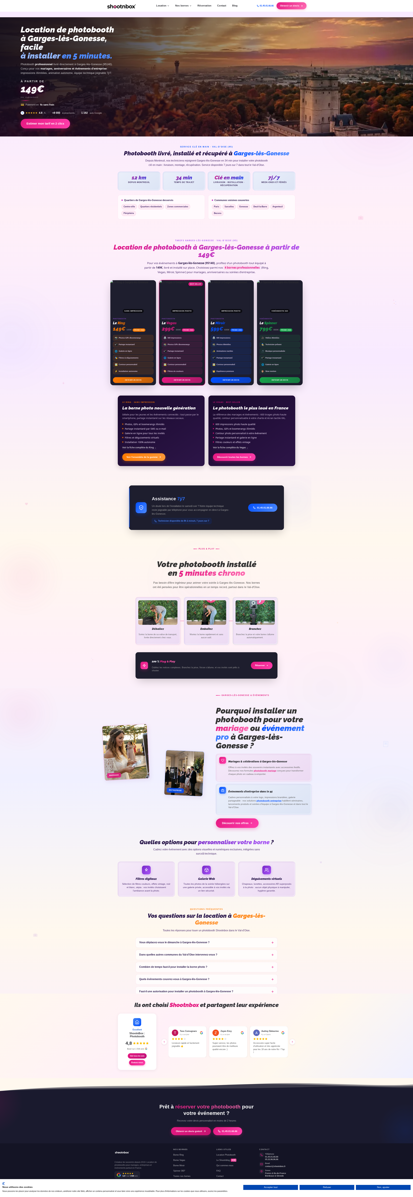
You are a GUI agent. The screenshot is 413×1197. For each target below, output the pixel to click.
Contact (221, 5)
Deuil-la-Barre (260, 206)
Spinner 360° (179, 1171)
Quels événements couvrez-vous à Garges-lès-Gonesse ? (174, 979)
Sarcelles (229, 206)
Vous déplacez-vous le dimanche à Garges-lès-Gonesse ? (174, 942)
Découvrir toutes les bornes (232, 457)
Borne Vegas (179, 1160)
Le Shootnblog (226, 1160)
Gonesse (243, 206)
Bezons (217, 213)
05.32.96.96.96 (271, 1159)
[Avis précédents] (164, 1042)
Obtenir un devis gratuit (189, 1131)
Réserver (260, 665)
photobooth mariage (265, 771)
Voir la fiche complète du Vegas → (230, 447)
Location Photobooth (226, 1155)
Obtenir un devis (289, 6)
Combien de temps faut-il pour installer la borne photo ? (173, 967)
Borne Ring (178, 1155)
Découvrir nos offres (235, 823)
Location (161, 5)
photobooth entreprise (269, 800)
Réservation (204, 5)
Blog (235, 5)
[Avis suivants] (292, 1042)
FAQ (218, 1171)
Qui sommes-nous (224, 1165)
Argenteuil (277, 206)
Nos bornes (182, 5)
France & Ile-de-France (275, 1173)
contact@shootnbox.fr (275, 1166)
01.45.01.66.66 (267, 6)
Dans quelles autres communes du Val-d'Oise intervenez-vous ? (178, 954)
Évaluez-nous (137, 1062)
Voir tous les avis (137, 1056)
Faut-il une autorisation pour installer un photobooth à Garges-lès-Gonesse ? (186, 991)
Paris (216, 206)
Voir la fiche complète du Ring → (139, 447)
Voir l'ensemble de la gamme (142, 457)
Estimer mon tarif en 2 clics (45, 123)
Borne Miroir (179, 1165)
